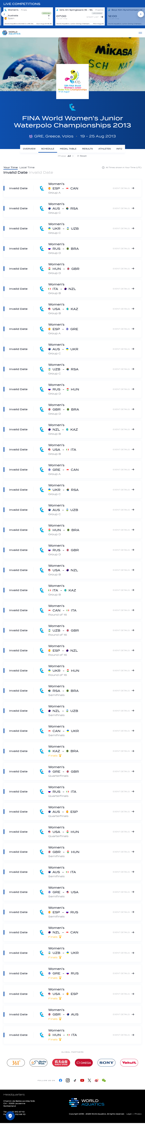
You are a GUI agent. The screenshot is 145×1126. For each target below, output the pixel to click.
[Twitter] (89, 1080)
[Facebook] (60, 1080)
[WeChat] (103, 1080)
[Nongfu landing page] (61, 1062)
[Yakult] (129, 1062)
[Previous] (4, 14)
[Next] (141, 14)
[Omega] (84, 1062)
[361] (16, 1062)
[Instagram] (67, 1080)
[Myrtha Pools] (38, 1062)
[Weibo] (96, 1080)
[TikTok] (75, 1080)
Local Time (27, 167)
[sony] (106, 1062)
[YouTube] (82, 1080)
